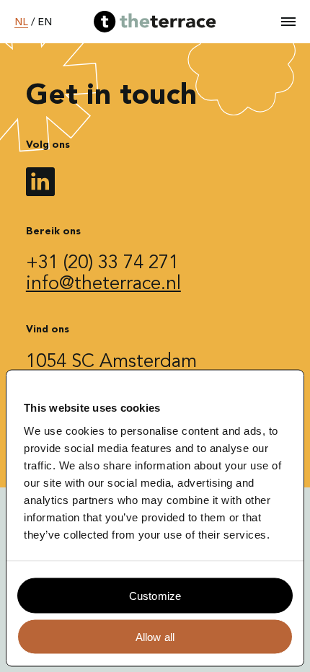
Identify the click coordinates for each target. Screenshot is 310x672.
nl (21, 22)
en (44, 22)
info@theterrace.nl (103, 284)
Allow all (155, 636)
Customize (155, 595)
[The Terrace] (155, 21)
